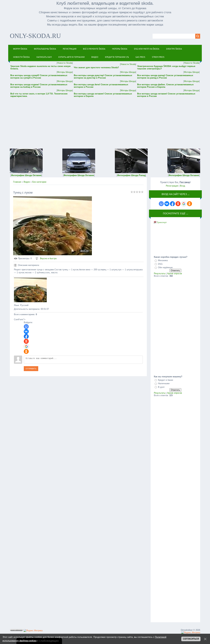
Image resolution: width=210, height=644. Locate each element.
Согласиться (191, 639)
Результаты (159, 273)
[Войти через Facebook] (26, 336)
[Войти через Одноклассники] (26, 351)
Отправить (31, 369)
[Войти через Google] (26, 346)
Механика (163, 260)
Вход (182, 186)
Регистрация (172, 186)
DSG (160, 264)
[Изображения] (30, 290)
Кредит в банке (165, 380)
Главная (17, 182)
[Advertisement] (105, 121)
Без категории (39, 182)
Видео (27, 182)
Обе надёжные (165, 267)
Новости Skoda (64, 63)
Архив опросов (174, 273)
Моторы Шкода (64, 72)
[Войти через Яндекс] (26, 341)
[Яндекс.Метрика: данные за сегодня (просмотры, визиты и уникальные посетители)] (33, 630)
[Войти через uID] (26, 326)
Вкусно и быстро (48, 258)
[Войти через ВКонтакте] (26, 331)
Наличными (163, 383)
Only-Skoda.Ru (35, 35)
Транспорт (162, 222)
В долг (161, 387)
